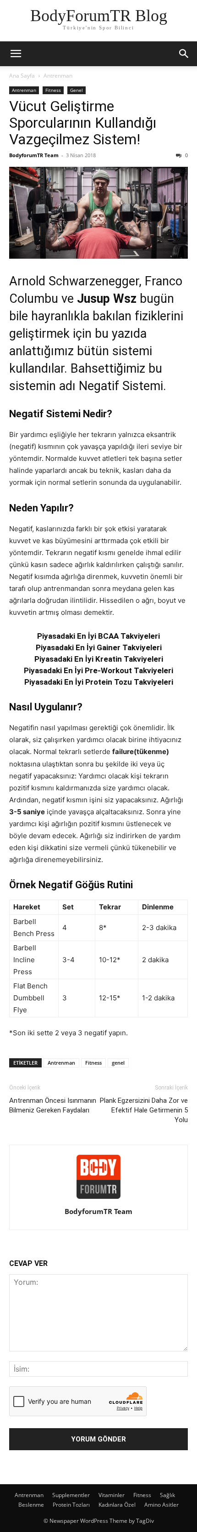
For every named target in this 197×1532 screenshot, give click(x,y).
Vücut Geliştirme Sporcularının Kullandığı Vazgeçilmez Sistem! (82, 122)
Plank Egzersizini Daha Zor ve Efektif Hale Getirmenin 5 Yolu (144, 1110)
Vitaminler (111, 1495)
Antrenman (58, 75)
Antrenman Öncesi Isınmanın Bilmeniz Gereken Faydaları (52, 1105)
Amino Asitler (161, 1505)
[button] (15, 53)
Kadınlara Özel (117, 1505)
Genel (76, 90)
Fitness (53, 90)
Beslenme (31, 1505)
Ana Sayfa (22, 75)
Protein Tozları (71, 1505)
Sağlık (167, 1495)
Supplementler (71, 1495)
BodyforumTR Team (34, 155)
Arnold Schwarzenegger (74, 281)
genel (118, 1062)
